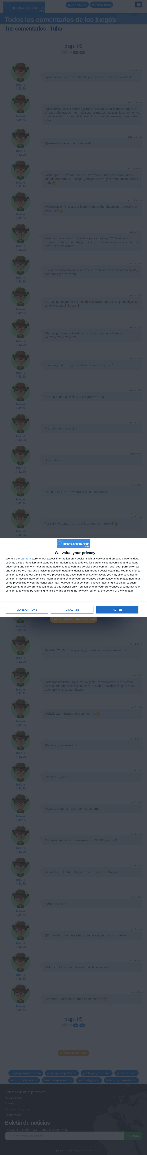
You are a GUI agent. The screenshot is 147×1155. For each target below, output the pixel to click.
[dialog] (73, 577)
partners (26, 558)
